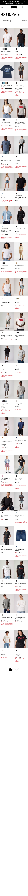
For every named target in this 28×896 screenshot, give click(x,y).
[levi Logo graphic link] (14, 7)
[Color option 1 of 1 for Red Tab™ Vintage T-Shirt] (16, 401)
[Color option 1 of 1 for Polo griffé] (16, 49)
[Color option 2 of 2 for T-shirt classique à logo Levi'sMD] (18, 333)
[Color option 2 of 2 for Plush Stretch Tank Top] (4, 120)
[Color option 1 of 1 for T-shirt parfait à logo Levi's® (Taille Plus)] (16, 650)
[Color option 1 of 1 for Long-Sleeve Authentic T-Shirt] (2, 513)
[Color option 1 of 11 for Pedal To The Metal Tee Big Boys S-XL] (2, 83)
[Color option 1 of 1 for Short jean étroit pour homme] (2, 365)
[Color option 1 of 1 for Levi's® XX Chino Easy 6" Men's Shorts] (2, 476)
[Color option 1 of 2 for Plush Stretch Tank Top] (2, 120)
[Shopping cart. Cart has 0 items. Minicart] (26, 7)
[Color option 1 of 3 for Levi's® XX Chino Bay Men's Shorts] (2, 401)
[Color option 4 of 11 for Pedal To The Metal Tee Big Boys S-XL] (8, 83)
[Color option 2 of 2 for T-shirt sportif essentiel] (4, 263)
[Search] (22, 7)
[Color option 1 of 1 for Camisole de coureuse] (2, 299)
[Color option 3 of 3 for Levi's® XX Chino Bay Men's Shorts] (6, 401)
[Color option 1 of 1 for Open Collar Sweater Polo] (16, 438)
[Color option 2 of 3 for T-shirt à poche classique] (4, 49)
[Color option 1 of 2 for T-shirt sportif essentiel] (2, 263)
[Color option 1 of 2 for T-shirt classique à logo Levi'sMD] (16, 333)
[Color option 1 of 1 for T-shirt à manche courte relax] (2, 156)
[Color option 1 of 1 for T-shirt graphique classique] (16, 365)
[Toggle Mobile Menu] (2, 7)
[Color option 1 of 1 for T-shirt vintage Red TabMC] (16, 193)
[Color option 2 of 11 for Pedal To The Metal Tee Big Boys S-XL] (4, 83)
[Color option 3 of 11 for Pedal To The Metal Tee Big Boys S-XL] (6, 83)
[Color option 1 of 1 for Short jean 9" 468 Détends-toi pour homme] (16, 83)
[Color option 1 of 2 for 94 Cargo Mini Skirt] (16, 299)
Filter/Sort (6, 20)
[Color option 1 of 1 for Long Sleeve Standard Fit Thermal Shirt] (16, 226)
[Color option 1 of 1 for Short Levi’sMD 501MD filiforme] (16, 547)
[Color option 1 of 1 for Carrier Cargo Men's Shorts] (2, 333)
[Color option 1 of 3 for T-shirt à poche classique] (2, 49)
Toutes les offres (19, 3)
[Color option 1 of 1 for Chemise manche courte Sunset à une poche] (2, 226)
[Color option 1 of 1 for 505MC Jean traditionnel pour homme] (16, 156)
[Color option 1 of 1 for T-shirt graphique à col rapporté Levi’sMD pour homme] (16, 120)
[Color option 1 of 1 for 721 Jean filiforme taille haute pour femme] (16, 263)
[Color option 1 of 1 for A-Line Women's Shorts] (2, 193)
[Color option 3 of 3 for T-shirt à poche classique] (6, 49)
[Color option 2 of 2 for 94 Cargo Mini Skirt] (18, 299)
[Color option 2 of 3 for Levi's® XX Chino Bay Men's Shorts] (4, 401)
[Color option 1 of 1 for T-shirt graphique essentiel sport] (16, 476)
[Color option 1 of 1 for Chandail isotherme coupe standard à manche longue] (2, 615)
